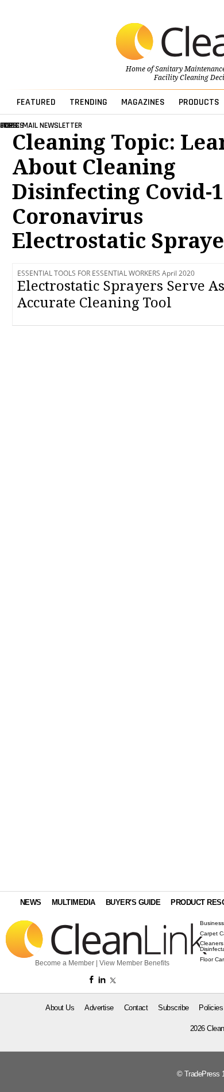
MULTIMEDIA (73, 902)
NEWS (30, 902)
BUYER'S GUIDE (133, 902)
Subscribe (173, 1007)
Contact (136, 1007)
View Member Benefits (134, 963)
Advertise (99, 1007)
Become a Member (64, 963)
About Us (59, 1007)
